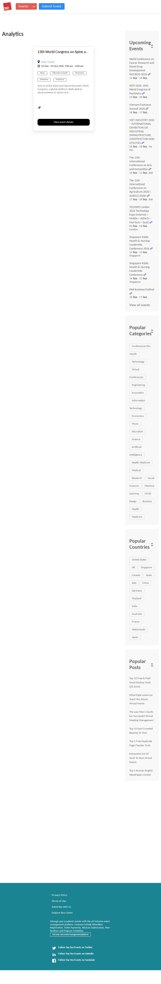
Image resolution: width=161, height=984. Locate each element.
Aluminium (79, 73)
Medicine (137, 517)
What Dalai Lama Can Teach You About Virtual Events (141, 699)
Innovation (138, 392)
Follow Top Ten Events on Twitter (75, 947)
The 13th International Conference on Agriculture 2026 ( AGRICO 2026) (140, 188)
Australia (137, 614)
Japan (135, 637)
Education (137, 431)
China (145, 583)
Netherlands (138, 629)
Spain (149, 575)
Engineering (138, 385)
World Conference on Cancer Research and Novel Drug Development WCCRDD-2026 (141, 67)
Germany (137, 590)
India (134, 606)
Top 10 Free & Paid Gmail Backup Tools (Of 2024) (140, 682)
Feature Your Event (62, 912)
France (135, 621)
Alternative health (60, 73)
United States (139, 559)
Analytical (60, 79)
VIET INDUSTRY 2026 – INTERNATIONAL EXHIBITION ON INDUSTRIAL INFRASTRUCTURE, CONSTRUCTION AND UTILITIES (142, 132)
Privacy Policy (59, 895)
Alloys (42, 73)
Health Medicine (141, 462)
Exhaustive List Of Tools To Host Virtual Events (140, 758)
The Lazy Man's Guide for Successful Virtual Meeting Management (141, 716)
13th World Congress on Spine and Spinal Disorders (76, 52)
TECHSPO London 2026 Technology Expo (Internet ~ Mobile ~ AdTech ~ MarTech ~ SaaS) (140, 215)
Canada (136, 575)
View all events (139, 305)
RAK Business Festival (141, 289)
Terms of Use (59, 901)
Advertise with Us (61, 907)
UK (133, 567)
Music (135, 423)
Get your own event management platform (70, 934)
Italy (134, 583)
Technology (138, 361)
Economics (138, 416)
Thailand (136, 598)
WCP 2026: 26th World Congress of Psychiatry (139, 89)
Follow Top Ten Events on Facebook (76, 960)
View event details (63, 122)
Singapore (146, 567)
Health (135, 509)
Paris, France (48, 62)
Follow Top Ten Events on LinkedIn (75, 954)
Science (136, 439)
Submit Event (51, 6)
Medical (136, 470)
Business (147, 501)
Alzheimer (44, 79)
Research (137, 478)
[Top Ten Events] (7, 6)
